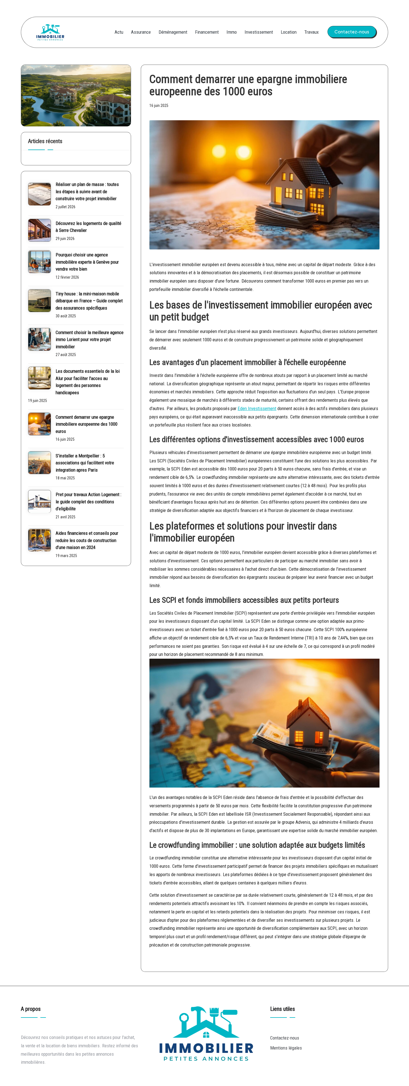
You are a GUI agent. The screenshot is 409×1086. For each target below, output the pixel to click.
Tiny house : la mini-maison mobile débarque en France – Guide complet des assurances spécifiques (89, 301)
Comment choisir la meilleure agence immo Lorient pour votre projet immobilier (90, 339)
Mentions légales (286, 1048)
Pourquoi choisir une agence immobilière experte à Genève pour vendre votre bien (87, 262)
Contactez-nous (284, 1038)
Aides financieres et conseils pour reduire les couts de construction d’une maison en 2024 (87, 540)
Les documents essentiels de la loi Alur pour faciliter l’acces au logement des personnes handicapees (88, 381)
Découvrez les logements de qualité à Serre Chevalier (88, 226)
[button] (351, 32)
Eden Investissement (257, 408)
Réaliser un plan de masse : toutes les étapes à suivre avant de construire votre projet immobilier (87, 192)
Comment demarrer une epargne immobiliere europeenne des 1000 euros (86, 424)
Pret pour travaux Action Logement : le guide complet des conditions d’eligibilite (88, 502)
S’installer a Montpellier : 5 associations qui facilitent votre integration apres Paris (85, 463)
